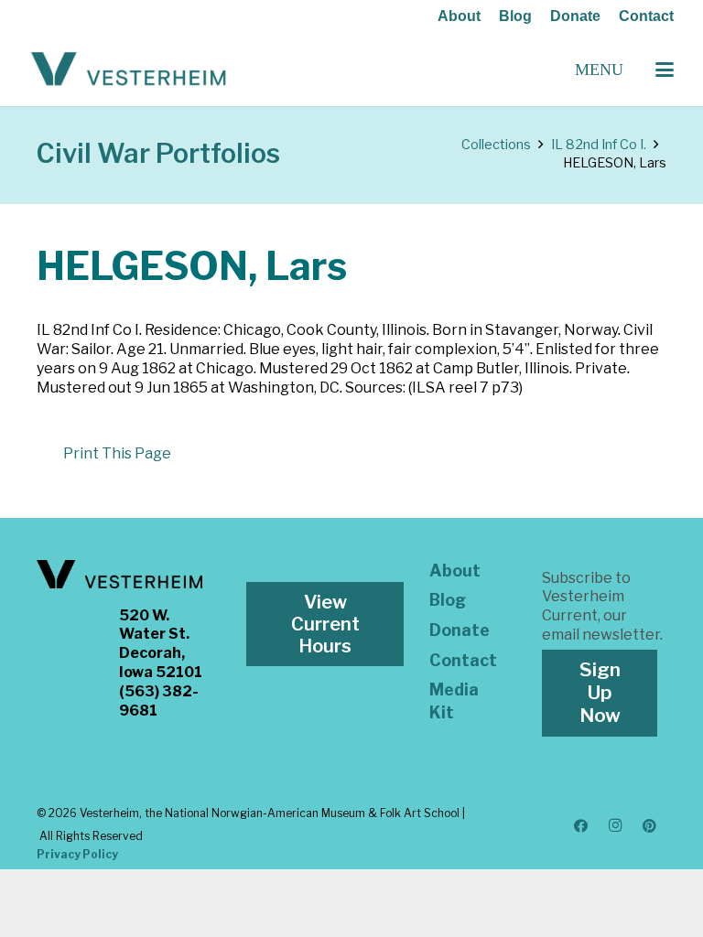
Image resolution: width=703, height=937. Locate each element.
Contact (646, 16)
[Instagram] (615, 826)
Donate (575, 16)
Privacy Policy (77, 854)
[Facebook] (581, 826)
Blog (515, 16)
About (459, 16)
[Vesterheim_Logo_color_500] (128, 69)
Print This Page (117, 453)
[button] (665, 69)
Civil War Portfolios (158, 153)
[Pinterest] (650, 826)
